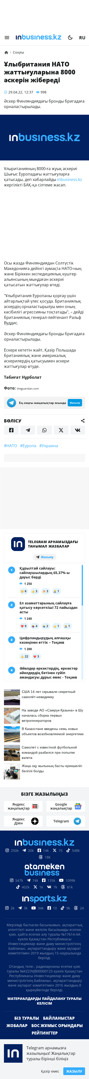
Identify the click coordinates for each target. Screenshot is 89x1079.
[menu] (7, 38)
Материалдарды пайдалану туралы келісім (44, 1001)
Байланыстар (59, 1018)
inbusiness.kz (69, 179)
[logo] (38, 38)
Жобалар (16, 1025)
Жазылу (74, 1071)
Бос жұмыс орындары (57, 1025)
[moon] (70, 38)
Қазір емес (50, 1071)
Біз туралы (26, 1018)
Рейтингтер (45, 1033)
